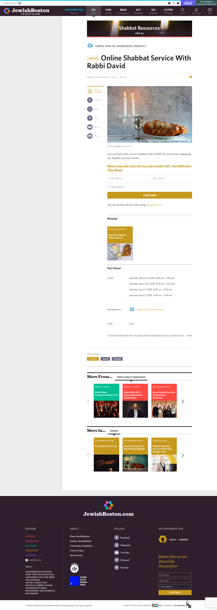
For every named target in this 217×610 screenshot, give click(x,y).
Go (93, 11)
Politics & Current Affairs (38, 585)
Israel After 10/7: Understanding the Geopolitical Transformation (133, 396)
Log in (173, 539)
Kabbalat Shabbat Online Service (117, 236)
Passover (30, 571)
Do (153, 11)
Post (96, 109)
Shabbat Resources (139, 28)
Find (108, 11)
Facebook (125, 537)
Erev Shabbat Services (106, 446)
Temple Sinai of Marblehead (149, 309)
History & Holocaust (36, 582)
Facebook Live (154, 204)
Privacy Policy (77, 550)
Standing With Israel (36, 588)
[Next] (182, 401)
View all (139, 33)
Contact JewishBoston (81, 541)
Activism (30, 555)
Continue (175, 592)
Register (184, 539)
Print (97, 136)
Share (97, 100)
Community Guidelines (81, 545)
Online (105, 359)
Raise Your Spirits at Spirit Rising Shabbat (134, 447)
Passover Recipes (43, 571)
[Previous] (89, 401)
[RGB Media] (157, 605)
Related (112, 218)
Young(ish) (32, 541)
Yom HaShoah (32, 580)
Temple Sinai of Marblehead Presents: (120, 46)
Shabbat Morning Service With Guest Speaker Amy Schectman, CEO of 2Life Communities (162, 451)
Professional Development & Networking (40, 592)
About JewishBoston (80, 536)
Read (123, 11)
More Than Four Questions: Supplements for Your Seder (39, 575)
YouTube (124, 552)
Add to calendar (98, 91)
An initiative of (10, 3)
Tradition (93, 359)
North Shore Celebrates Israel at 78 (106, 393)
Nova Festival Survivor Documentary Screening (164, 395)
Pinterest (124, 560)
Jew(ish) (30, 536)
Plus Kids (30, 545)
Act (138, 11)
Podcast (124, 567)
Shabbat (117, 359)
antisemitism (74, 11)
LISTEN (168, 11)
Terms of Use (76, 555)
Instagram (125, 545)
